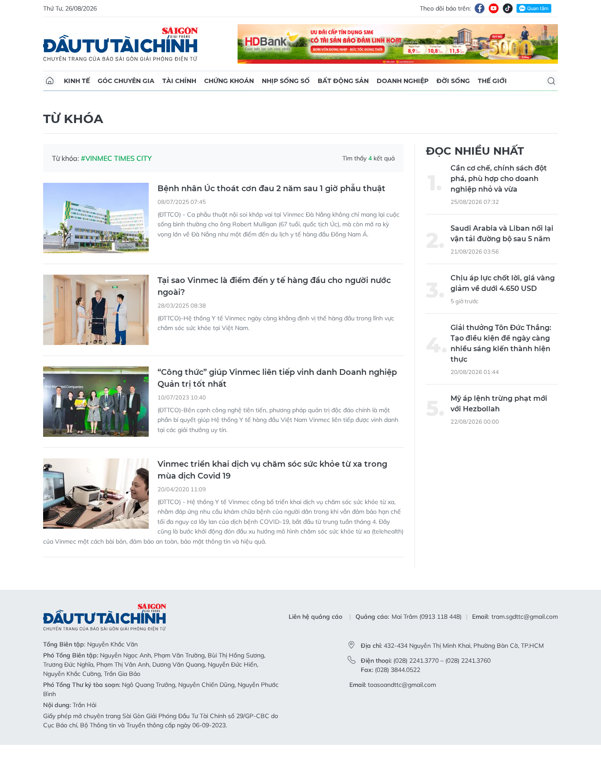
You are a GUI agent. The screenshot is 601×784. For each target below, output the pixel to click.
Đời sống (453, 81)
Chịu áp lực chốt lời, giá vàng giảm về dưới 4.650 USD (503, 322)
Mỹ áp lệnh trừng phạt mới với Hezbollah (499, 443)
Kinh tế (77, 81)
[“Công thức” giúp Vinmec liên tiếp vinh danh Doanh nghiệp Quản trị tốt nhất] (96, 441)
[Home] (49, 80)
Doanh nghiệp (403, 81)
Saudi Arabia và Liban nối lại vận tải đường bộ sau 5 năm (502, 273)
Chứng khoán (229, 81)
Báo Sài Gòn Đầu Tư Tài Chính (120, 44)
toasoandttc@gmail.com (402, 724)
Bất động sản (343, 81)
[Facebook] (479, 8)
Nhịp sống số (286, 81)
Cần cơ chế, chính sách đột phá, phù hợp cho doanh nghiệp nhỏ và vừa (499, 218)
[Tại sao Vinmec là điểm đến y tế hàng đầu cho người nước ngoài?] (96, 349)
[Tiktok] (507, 8)
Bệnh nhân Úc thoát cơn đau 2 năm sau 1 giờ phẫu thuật (271, 227)
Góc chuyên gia (126, 81)
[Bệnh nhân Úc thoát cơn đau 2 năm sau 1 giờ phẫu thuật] (96, 257)
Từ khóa (73, 157)
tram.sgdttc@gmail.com (524, 656)
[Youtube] (493, 8)
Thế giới (492, 81)
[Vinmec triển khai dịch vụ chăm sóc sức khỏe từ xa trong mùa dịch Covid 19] (96, 532)
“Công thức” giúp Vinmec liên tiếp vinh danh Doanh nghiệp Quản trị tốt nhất (277, 417)
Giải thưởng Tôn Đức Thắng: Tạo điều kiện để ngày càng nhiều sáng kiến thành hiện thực (501, 383)
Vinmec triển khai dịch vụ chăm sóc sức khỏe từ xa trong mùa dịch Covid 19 (272, 509)
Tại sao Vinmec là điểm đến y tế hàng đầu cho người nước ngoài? (274, 325)
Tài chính (179, 81)
